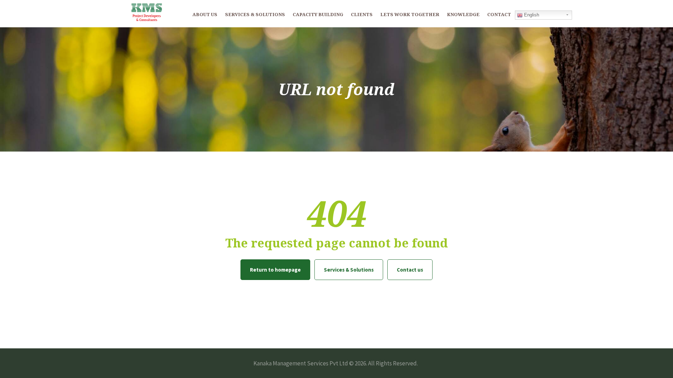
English (531, 15)
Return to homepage (275, 269)
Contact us (410, 269)
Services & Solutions (349, 269)
